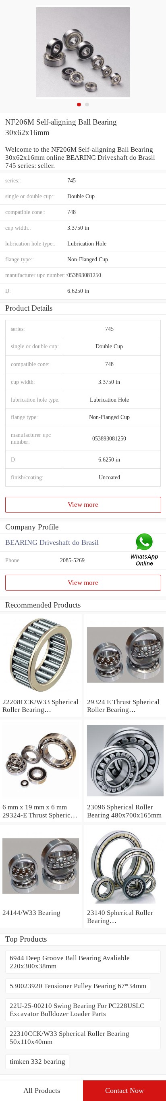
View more (83, 504)
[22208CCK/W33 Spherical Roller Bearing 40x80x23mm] (41, 694)
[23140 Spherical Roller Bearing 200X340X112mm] (125, 904)
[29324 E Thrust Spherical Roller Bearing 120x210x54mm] (125, 694)
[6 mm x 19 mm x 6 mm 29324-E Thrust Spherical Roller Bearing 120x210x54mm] (41, 799)
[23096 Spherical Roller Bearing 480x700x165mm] (125, 799)
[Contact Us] (145, 550)
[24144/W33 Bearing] (41, 904)
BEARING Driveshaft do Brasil (52, 542)
